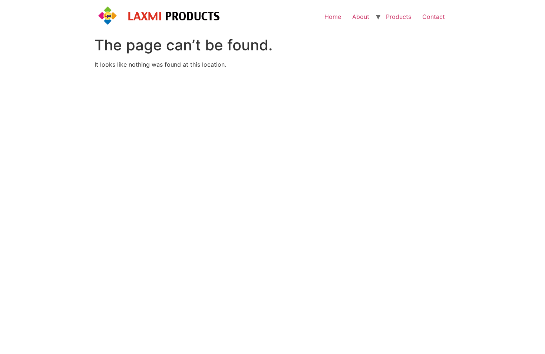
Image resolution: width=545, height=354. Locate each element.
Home (332, 16)
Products (398, 16)
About (360, 16)
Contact (433, 16)
